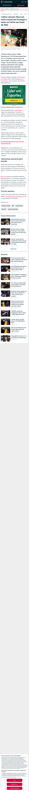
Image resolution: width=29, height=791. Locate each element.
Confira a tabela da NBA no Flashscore (12, 107)
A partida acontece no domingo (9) (14, 196)
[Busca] (22, 2)
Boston (20, 79)
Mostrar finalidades (14, 788)
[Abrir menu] (25, 2)
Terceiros (22, 768)
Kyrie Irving (4, 176)
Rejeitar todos (14, 784)
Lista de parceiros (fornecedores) (9, 777)
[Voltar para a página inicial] (8, 2)
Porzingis (3, 77)
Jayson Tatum (18, 110)
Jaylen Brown (4, 81)
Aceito (14, 780)
